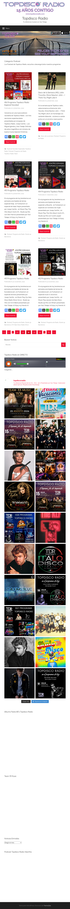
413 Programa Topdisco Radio (16, 278)
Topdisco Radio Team (11, 154)
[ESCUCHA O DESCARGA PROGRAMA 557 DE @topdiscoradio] (19, 621)
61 (49, 332)
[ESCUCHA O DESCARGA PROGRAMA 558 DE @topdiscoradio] (19, 528)
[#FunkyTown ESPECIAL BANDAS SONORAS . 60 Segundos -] (19, 465)
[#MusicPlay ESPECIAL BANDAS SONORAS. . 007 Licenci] (50, 465)
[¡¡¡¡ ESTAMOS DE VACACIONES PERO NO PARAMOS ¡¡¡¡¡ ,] (19, 403)
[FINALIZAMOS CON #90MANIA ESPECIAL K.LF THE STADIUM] (50, 528)
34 (40, 332)
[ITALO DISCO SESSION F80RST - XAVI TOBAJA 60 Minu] (50, 559)
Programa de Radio (20, 151)
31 (23, 332)
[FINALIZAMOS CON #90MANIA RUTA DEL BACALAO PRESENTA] (50, 621)
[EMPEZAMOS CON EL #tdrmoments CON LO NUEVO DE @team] (19, 590)
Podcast (11, 151)
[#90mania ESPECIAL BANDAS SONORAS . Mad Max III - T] (50, 434)
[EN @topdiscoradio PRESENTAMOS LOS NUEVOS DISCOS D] (50, 590)
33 (34, 332)
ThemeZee (47, 905)
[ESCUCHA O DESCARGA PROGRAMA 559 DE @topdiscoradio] (19, 434)
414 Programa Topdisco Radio (50, 191)
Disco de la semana (47, 136)
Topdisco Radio (35, 18)
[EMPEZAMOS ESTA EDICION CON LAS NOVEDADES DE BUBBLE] (19, 683)
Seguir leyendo (10, 142)
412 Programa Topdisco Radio (50, 278)
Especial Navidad (12, 149)
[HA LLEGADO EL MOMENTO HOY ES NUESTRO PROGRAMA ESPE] (50, 497)
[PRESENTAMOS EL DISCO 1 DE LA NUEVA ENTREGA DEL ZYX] (50, 652)
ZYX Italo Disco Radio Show (20, 325)
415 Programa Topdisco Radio (16, 190)
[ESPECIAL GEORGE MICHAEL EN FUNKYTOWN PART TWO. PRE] (19, 559)
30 (17, 332)
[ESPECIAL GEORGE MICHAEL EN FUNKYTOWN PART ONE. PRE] (19, 652)
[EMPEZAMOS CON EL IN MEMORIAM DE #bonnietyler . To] (19, 497)
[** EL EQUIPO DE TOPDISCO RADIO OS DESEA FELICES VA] (50, 403)
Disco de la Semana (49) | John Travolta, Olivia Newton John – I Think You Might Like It (51, 95)
